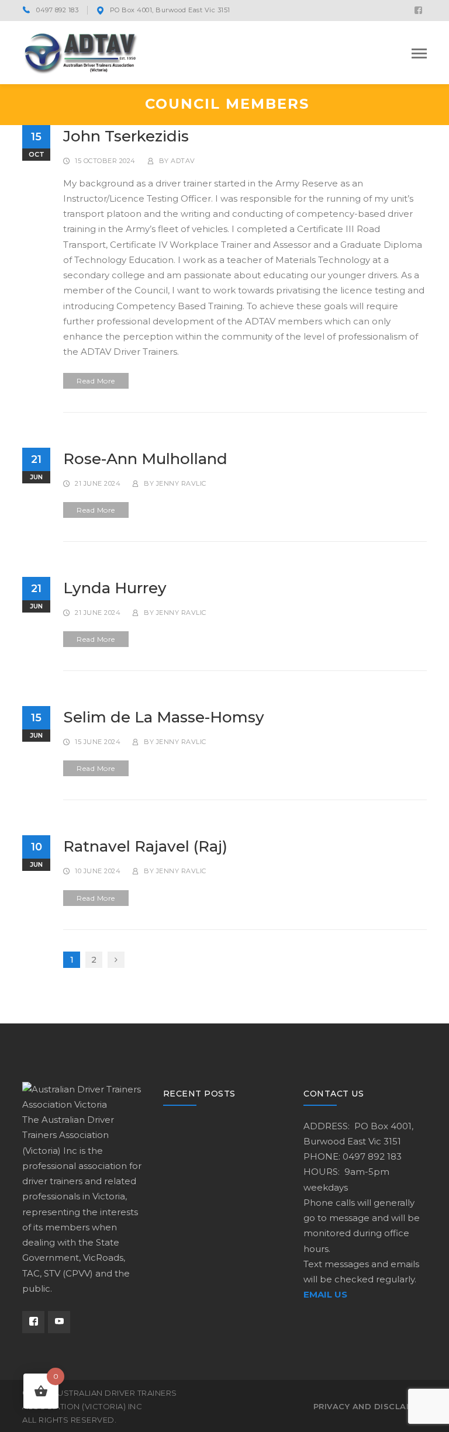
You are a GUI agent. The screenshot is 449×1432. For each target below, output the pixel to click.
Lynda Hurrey (115, 588)
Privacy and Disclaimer (370, 1406)
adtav (183, 161)
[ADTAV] (80, 51)
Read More (96, 380)
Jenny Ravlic (181, 483)
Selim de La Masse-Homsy (163, 717)
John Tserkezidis (126, 136)
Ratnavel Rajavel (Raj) (145, 846)
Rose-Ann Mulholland (145, 458)
